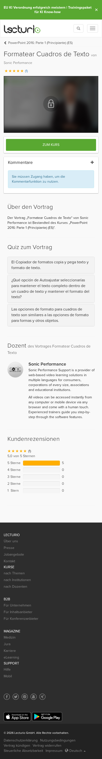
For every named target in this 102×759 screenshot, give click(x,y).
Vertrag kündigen (17, 745)
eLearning (11, 657)
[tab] (51, 265)
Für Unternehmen (17, 605)
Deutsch (75, 751)
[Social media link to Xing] (42, 697)
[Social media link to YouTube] (33, 697)
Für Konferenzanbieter (21, 619)
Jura (7, 644)
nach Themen (14, 573)
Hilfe (7, 669)
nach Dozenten (15, 586)
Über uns (11, 541)
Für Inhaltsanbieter (18, 612)
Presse (9, 548)
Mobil (8, 676)
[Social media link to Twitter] (16, 697)
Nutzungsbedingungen (58, 740)
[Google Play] (47, 716)
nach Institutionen (17, 580)
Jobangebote (14, 554)
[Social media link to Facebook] (7, 697)
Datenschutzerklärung (21, 740)
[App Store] (17, 716)
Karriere (10, 651)
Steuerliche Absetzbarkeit (23, 751)
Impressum (54, 751)
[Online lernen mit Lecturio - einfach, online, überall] (22, 28)
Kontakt (9, 561)
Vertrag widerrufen (47, 745)
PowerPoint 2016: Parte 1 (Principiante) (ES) (40, 43)
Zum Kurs (51, 145)
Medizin (10, 637)
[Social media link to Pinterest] (25, 697)
